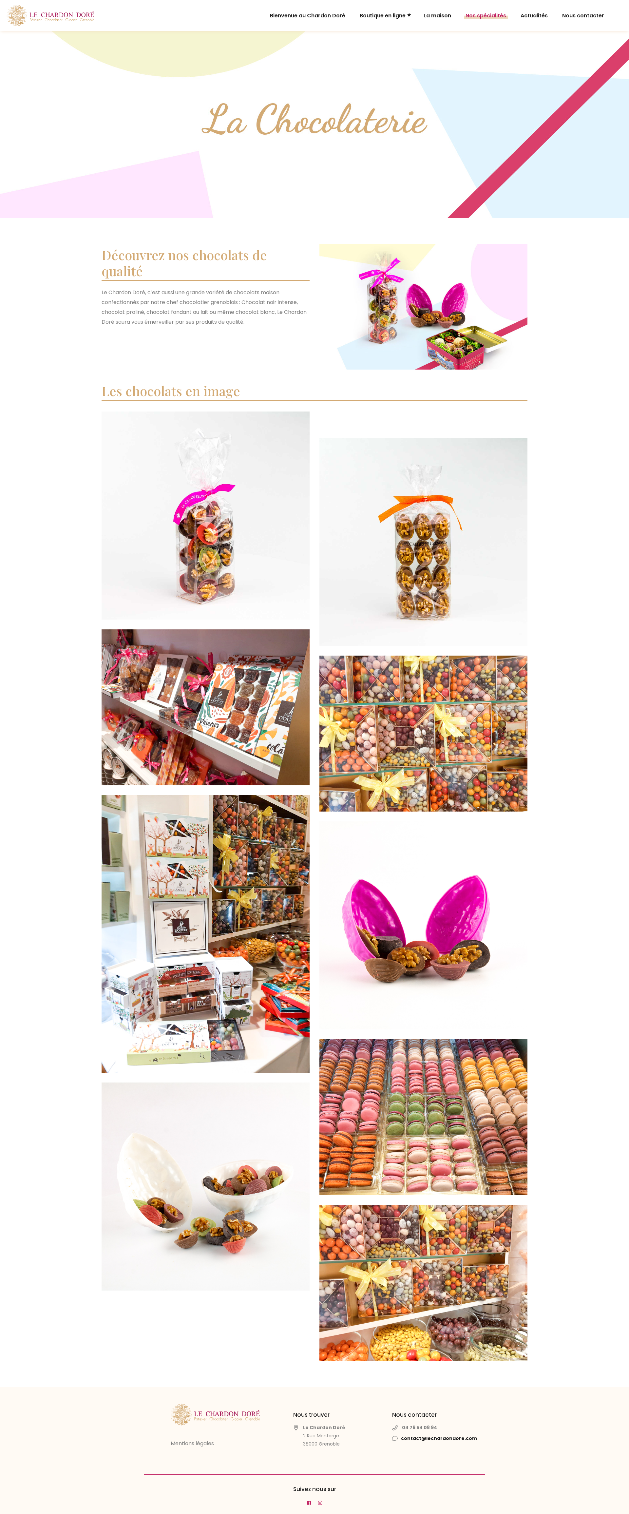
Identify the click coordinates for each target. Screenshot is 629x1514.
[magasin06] (206, 934)
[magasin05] (206, 707)
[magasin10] (423, 1117)
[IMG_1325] (423, 925)
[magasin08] (423, 734)
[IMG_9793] (423, 542)
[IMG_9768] (206, 516)
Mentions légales (192, 1443)
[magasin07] (423, 1283)
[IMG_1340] (206, 1187)
